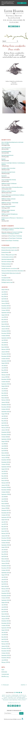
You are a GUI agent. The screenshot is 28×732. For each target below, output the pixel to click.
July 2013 (4, 632)
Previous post (6, 684)
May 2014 (4, 609)
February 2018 (5, 505)
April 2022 (4, 395)
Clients (5, 697)
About (3, 695)
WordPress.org (5, 676)
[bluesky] (15, 26)
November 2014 (5, 595)
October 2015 (5, 570)
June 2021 (4, 418)
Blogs (3, 696)
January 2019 (5, 485)
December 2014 (5, 593)
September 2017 (5, 517)
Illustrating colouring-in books (8, 172)
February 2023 (5, 374)
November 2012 (5, 650)
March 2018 (4, 503)
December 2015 (5, 565)
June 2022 (4, 390)
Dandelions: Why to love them (8, 168)
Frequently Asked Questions (10, 700)
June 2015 (4, 579)
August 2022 (4, 386)
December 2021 (5, 404)
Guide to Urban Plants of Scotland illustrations (12, 187)
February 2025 (5, 326)
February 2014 (5, 616)
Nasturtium (4, 175)
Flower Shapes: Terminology (15, 236)
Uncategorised (5, 277)
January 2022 (5, 402)
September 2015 (5, 572)
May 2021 (4, 420)
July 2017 (4, 522)
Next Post (23, 684)
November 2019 (5, 462)
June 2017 (4, 524)
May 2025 (4, 319)
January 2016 (5, 563)
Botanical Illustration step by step (9, 250)
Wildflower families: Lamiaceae (8, 198)
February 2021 (5, 427)
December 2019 (5, 459)
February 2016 (5, 561)
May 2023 (4, 370)
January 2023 (5, 377)
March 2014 (4, 614)
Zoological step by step (7, 282)
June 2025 (4, 317)
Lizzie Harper (14, 11)
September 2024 (5, 338)
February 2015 (5, 588)
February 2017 (5, 533)
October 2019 (5, 464)
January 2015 (5, 591)
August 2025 (4, 315)
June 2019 (4, 473)
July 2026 (4, 292)
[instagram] (19, 26)
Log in (3, 669)
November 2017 (5, 512)
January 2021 (5, 430)
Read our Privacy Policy (8, 4)
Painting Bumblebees (6, 151)
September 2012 (5, 655)
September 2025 (5, 312)
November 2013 (5, 623)
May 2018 (4, 501)
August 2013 (4, 630)
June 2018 (4, 499)
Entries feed (4, 671)
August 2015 (4, 574)
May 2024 (4, 344)
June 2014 (4, 607)
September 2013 (5, 627)
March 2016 (4, 558)
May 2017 (4, 526)
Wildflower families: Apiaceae (8, 210)
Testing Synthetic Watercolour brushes (10, 273)
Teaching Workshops (22, 698)
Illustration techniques (7, 261)
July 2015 (4, 577)
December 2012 (5, 648)
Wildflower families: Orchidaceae (9, 183)
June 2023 (4, 367)
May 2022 (4, 393)
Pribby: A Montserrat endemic (8, 206)
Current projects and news (8, 257)
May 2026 (4, 296)
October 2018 (5, 492)
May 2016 (4, 554)
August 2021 (4, 413)
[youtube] (11, 26)
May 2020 (4, 448)
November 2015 (5, 568)
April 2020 (4, 450)
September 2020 (5, 439)
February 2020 (5, 455)
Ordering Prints (21, 697)
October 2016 (5, 542)
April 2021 (4, 423)
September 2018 (5, 494)
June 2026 (4, 294)
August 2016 (4, 547)
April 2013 (4, 639)
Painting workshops (6, 264)
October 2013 (5, 625)
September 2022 (5, 384)
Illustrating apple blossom (7, 155)
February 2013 (5, 643)
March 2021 (4, 425)
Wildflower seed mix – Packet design (10, 202)
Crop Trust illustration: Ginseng (9, 179)
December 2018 (5, 487)
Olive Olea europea (6, 147)
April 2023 (4, 372)
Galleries (8, 695)
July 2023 (4, 365)
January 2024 (5, 351)
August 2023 (4, 363)
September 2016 (5, 545)
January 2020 (5, 457)
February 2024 (5, 349)
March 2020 (4, 453)
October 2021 (5, 409)
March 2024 (4, 347)
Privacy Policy (22, 700)
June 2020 (4, 446)
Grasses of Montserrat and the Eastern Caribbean (13, 195)
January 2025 (5, 328)
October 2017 (5, 515)
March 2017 (4, 531)
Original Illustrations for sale (14, 696)
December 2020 (5, 432)
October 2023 (5, 358)
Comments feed (5, 674)
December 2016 (5, 538)
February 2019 (5, 482)
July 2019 (4, 471)
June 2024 (4, 342)
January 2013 (5, 646)
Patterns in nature (6, 266)
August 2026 (4, 289)
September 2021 (5, 411)
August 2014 (4, 602)
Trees (3, 275)
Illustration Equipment (7, 259)
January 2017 (5, 535)
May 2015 (4, 581)
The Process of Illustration (9, 698)
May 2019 (4, 476)
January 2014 (5, 618)
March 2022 (4, 397)
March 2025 (4, 324)
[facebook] (9, 26)
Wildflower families (6, 280)
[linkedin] (13, 26)
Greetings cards (12, 697)
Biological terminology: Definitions (9, 247)
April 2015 (4, 584)
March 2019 (4, 480)
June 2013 (4, 634)
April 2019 (4, 478)
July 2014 (4, 604)
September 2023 (5, 361)
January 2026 (5, 303)
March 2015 (4, 586)
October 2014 (5, 597)
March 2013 (4, 641)
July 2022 (4, 388)
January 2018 (5, 508)
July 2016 (4, 549)
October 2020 (5, 436)
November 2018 (5, 489)
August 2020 (4, 441)
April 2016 (4, 556)
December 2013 (5, 620)
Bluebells (4, 159)
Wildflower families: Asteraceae (9, 191)
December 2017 (5, 510)
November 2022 (5, 379)
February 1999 (5, 662)
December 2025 (5, 305)
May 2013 (4, 637)
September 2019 (5, 466)
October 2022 (5, 381)
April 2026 (4, 298)
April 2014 (4, 611)
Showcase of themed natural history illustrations (12, 270)
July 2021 (4, 416)
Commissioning (15, 695)
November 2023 (5, 356)
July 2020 (4, 443)
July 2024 (4, 340)
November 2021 (5, 407)
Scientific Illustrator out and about (9, 268)
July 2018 (4, 496)
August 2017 (4, 519)
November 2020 (5, 434)
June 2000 (4, 660)
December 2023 (5, 354)
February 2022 (5, 400)
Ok (21, 3)
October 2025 (5, 310)
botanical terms (5, 252)
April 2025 (4, 321)
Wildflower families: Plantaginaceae (10, 214)
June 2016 (4, 551)
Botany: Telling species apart (8, 254)
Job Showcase (22, 695)
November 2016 (5, 540)
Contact (24, 696)
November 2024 (5, 333)
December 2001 (5, 657)
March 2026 (4, 301)
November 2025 (5, 308)
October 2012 (5, 653)
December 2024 (5, 331)
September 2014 (5, 600)
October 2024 (5, 335)
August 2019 (4, 469)
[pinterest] (17, 26)
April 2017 (4, 528)
